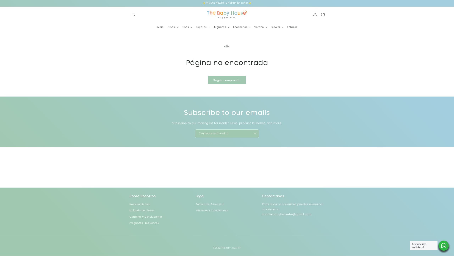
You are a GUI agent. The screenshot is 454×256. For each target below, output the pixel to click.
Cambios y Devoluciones (145, 216)
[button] (133, 14)
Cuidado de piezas (141, 210)
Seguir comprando (227, 80)
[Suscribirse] (255, 133)
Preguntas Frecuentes (144, 223)
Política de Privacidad (210, 204)
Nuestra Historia (140, 204)
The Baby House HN (231, 248)
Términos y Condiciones (212, 210)
